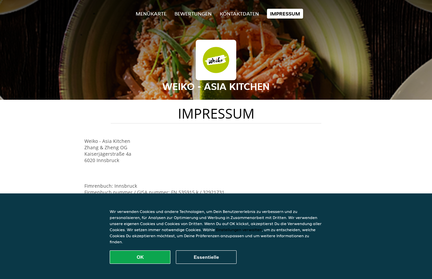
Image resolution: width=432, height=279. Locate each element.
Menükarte (151, 13)
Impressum (285, 13)
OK (140, 257)
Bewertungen (193, 13)
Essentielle (206, 257)
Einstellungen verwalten (239, 229)
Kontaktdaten (239, 13)
